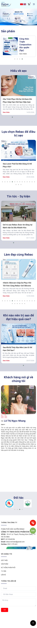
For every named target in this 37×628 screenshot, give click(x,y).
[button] (15, 59)
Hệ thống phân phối (8, 567)
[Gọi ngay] (33, 523)
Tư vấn (3, 571)
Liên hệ (3, 575)
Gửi (4, 610)
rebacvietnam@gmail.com (15, 542)
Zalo (33, 531)
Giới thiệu (4, 560)
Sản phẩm (4, 564)
